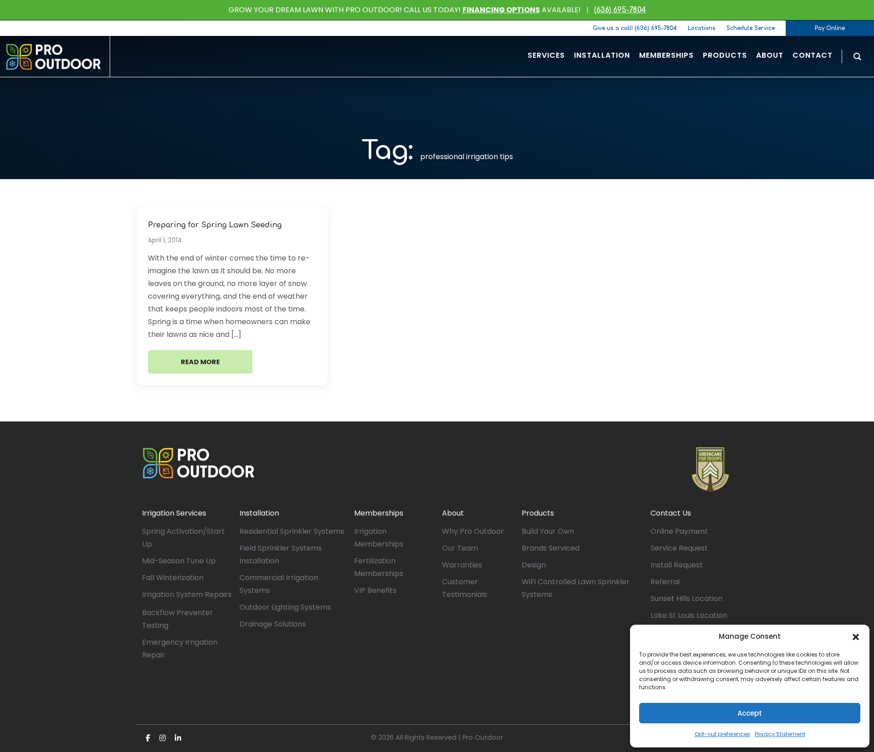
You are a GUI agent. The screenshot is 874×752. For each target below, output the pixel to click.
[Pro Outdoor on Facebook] (148, 738)
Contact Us (670, 513)
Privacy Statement (780, 734)
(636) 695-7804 (620, 10)
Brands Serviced (550, 548)
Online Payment (679, 531)
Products (538, 513)
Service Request (679, 548)
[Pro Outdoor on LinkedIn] (178, 738)
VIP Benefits (375, 590)
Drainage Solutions (272, 624)
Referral (665, 582)
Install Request (676, 565)
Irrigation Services (174, 513)
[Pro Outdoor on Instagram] (162, 738)
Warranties (462, 565)
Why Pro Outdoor (473, 531)
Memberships (378, 513)
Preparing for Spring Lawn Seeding (215, 225)
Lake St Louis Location (688, 615)
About (453, 513)
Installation (259, 513)
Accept (749, 713)
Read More (200, 361)
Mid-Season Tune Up (179, 561)
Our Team (460, 548)
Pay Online (830, 28)
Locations (702, 28)
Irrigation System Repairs (187, 594)
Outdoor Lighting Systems (285, 607)
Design (534, 565)
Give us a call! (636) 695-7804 (635, 28)
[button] (855, 636)
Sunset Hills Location (686, 598)
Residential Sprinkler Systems (291, 531)
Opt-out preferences (722, 734)
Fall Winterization (172, 577)
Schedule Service (751, 28)
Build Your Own (548, 531)
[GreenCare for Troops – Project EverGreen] (710, 470)
